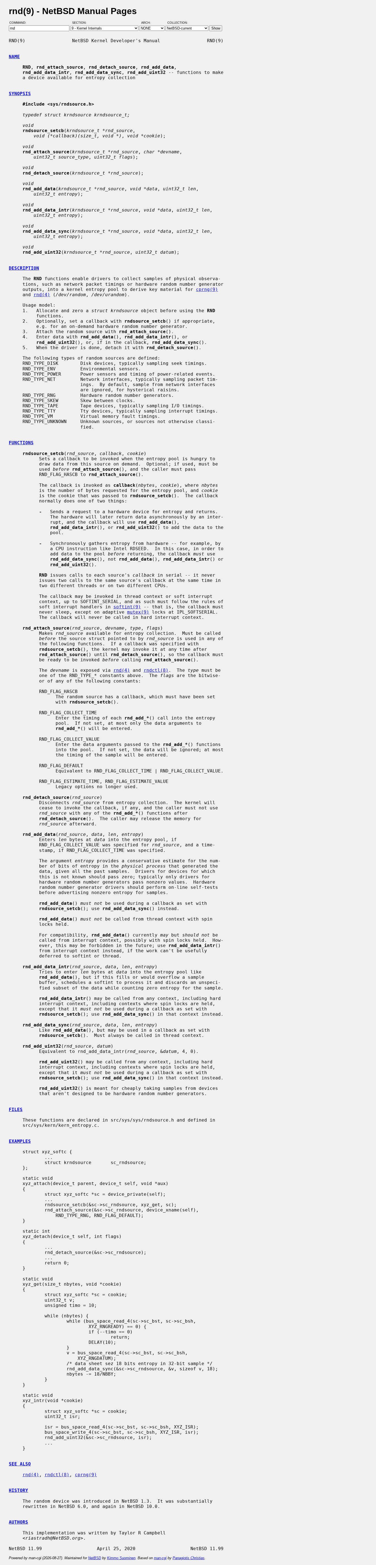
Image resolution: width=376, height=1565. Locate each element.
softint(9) (127, 606)
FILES (16, 1109)
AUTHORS (18, 1522)
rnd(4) (42, 294)
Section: (80, 23)
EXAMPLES (20, 1141)
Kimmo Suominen (121, 1558)
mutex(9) (138, 612)
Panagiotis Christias (189, 1558)
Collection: (177, 23)
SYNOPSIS (20, 93)
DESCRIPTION (24, 268)
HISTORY (18, 1490)
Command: (19, 23)
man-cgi (160, 1558)
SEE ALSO (20, 1464)
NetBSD (94, 1558)
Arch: (148, 23)
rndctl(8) (156, 670)
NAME (14, 56)
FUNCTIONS (21, 442)
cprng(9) (207, 289)
